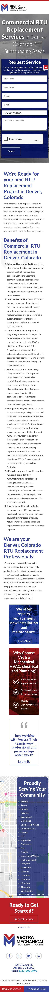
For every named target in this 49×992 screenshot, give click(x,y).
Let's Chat (24, 641)
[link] (38, 956)
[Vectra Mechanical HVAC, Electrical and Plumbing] (14, 7)
